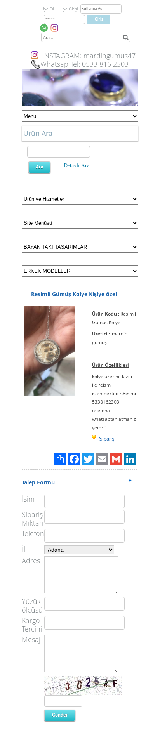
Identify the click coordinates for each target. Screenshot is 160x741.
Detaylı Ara (76, 165)
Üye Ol (47, 9)
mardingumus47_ (110, 55)
